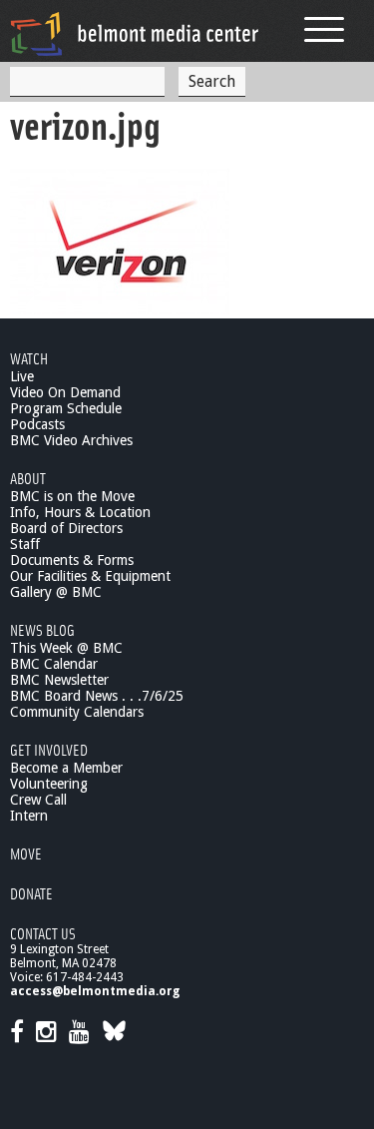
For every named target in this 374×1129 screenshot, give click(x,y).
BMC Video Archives (71, 440)
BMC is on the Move (72, 496)
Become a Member (66, 768)
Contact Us (43, 932)
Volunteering (49, 784)
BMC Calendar (54, 664)
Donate (31, 892)
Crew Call (38, 800)
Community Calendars (77, 712)
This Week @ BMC (66, 648)
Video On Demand (65, 392)
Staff (25, 544)
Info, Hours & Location (80, 512)
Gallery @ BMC (56, 592)
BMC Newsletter (59, 680)
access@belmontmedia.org (95, 991)
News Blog (42, 629)
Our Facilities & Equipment (90, 576)
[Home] (134, 33)
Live (22, 376)
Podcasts (37, 424)
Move (26, 853)
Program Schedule (66, 408)
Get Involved (49, 749)
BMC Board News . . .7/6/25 (97, 696)
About (28, 477)
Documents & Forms (72, 560)
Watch (29, 357)
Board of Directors (66, 528)
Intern (29, 816)
